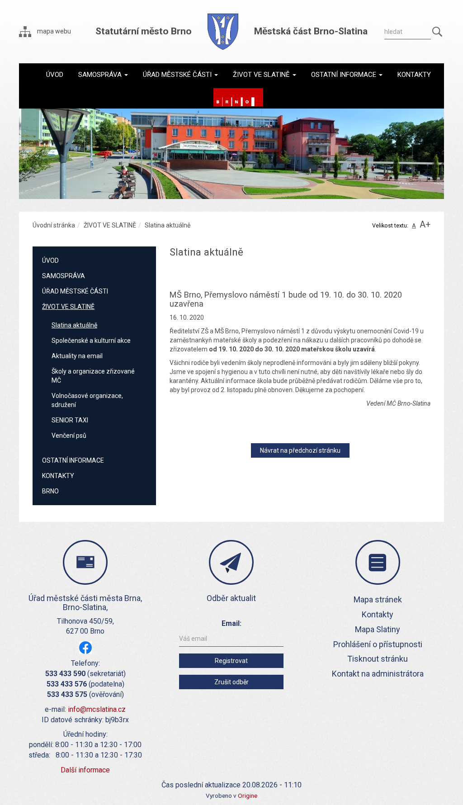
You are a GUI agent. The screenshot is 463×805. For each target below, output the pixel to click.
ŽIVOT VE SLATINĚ (110, 225)
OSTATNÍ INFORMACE (73, 460)
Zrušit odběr (231, 682)
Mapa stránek (378, 599)
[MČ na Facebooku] (85, 647)
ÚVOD (50, 260)
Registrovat (231, 660)
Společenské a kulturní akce (91, 340)
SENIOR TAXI (70, 420)
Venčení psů (69, 435)
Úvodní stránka (54, 225)
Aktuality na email (77, 356)
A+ (425, 224)
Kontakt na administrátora (378, 673)
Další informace (85, 770)
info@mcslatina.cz (97, 709)
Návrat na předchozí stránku (300, 450)
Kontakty (377, 614)
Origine (247, 795)
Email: (231, 623)
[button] (103, 74)
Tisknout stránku (377, 658)
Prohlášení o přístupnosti (377, 644)
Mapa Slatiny (377, 629)
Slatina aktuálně (74, 325)
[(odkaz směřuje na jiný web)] (238, 97)
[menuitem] (54, 74)
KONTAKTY (58, 475)
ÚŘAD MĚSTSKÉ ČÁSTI (75, 291)
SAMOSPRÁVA (63, 275)
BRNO (50, 491)
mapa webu (53, 31)
